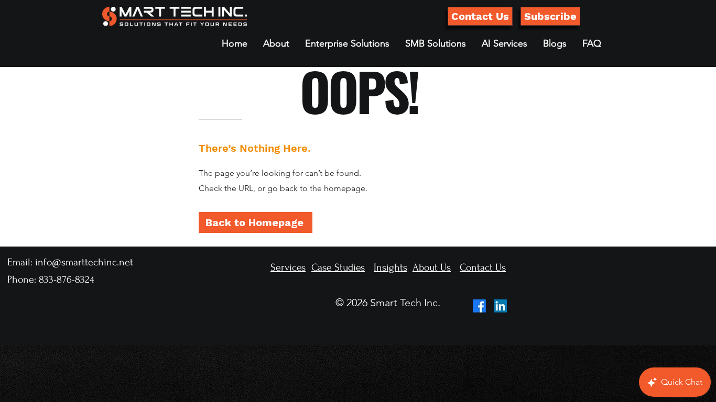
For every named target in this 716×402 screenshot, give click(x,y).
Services (288, 267)
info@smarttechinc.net (84, 262)
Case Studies (338, 267)
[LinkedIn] (500, 305)
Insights (390, 267)
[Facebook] (479, 305)
